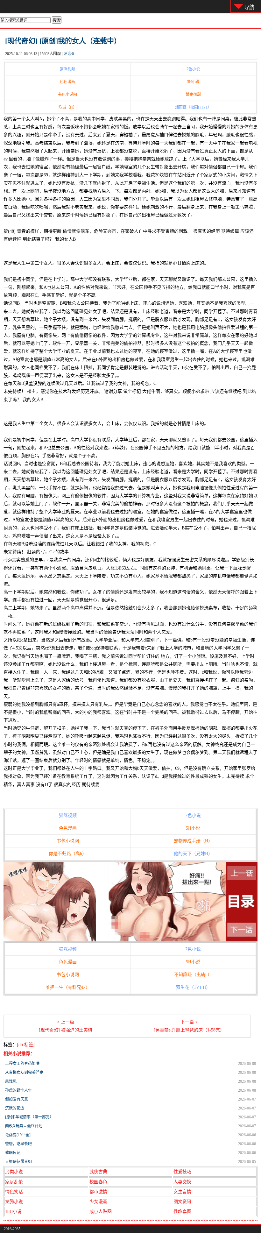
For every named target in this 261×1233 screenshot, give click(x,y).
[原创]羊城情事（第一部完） (29, 1117)
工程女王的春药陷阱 (22, 1063)
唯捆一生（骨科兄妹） (68, 987)
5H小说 (193, 82)
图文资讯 (182, 1201)
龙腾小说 (14, 1201)
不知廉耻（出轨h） (193, 974)
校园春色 (98, 1182)
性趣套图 (182, 1211)
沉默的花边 (14, 1108)
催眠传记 (12, 1153)
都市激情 (98, 1191)
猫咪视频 (67, 69)
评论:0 (68, 54)
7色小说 (193, 69)
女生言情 (182, 1191)
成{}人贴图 (100, 1211)
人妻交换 (182, 1182)
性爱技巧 (182, 1171)
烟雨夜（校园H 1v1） (193, 107)
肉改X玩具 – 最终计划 (23, 1126)
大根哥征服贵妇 (18, 1161)
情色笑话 (14, 1191)
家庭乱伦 (14, 1182)
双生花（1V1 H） (193, 987)
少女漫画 (98, 1201)
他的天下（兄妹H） (193, 853)
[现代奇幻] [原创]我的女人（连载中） (63, 41)
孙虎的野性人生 (18, 1090)
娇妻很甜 (193, 94)
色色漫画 (67, 82)
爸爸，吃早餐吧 (18, 1144)
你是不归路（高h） (68, 853)
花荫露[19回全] (18, 1135)
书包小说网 (67, 94)
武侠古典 (98, 1171)
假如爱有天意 (16, 1099)
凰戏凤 (11, 1081)
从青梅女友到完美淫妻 (24, 1072)
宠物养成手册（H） (193, 841)
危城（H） (68, 107)
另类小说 (14, 1171)
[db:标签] (26, 1044)
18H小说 (13, 1211)
